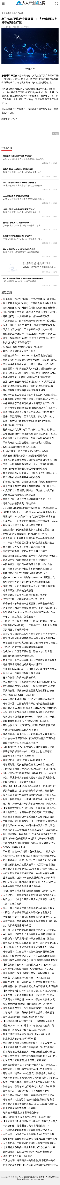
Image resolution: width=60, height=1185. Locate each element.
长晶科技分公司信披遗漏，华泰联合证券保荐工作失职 (31, 438)
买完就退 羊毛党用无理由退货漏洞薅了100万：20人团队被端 (31, 612)
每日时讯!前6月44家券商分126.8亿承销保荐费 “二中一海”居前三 (31, 834)
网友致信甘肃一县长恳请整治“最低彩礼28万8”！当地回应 (31, 682)
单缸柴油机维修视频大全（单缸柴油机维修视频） (28, 386)
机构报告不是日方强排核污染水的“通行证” (25, 573)
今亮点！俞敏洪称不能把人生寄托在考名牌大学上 (28, 912)
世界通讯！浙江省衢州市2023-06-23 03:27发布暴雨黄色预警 (31, 1104)
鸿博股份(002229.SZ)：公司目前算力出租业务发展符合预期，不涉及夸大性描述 (31, 669)
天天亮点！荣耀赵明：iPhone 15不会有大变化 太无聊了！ (31, 999)
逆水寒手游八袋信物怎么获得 (18, 590)
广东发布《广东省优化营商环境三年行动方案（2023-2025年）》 (31, 521)
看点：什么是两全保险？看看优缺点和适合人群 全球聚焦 (31, 908)
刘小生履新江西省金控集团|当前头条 (22, 886)
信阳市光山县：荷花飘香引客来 (19, 782)
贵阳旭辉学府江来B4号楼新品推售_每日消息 (26, 721)
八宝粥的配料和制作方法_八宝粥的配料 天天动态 (28, 969)
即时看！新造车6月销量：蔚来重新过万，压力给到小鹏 (31, 851)
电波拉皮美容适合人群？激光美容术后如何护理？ (28, 412)
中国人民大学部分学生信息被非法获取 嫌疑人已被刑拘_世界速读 (31, 1056)
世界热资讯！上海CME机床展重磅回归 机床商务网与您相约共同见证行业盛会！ (31, 877)
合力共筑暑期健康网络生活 (17, 925)
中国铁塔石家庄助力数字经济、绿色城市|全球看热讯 (30, 821)
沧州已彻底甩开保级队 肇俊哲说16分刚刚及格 (26, 1034)
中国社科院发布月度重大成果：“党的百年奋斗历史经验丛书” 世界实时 (31, 864)
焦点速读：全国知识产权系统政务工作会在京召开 (28, 816)
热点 (14, 13)
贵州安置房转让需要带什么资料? (20, 1108)
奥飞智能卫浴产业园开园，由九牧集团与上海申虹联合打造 (31, 299)
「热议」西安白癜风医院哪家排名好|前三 (24, 647)
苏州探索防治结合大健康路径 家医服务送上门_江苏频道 (31, 434)
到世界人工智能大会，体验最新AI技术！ (24, 525)
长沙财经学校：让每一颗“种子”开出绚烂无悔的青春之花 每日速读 (31, 860)
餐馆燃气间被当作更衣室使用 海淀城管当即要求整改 (30, 1138)
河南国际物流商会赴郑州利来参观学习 (23, 664)
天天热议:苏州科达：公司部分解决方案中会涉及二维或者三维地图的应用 (31, 1064)
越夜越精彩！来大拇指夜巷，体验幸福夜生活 (26, 316)
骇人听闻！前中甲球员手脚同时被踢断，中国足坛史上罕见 (31, 795)
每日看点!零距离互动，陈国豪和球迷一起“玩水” (27, 1004)
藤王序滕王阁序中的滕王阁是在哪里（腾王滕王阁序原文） (31, 486)
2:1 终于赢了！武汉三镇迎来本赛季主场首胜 (25, 451)
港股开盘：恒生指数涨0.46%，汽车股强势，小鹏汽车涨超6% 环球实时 (31, 1078)
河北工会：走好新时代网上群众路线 (21, 673)
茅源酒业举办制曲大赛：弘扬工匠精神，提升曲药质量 (31, 364)
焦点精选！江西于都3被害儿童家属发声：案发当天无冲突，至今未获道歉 (31, 830)
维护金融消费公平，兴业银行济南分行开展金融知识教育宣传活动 (31, 1008)
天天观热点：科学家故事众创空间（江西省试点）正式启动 (31, 895)
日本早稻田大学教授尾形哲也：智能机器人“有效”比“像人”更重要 (31, 399)
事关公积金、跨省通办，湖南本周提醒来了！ (26, 1125)
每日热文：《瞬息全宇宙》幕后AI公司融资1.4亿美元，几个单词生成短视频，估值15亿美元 (31, 899)
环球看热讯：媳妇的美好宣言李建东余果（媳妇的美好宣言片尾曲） (31, 764)
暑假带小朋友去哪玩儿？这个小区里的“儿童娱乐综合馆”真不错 (31, 394)
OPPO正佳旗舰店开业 (14, 847)
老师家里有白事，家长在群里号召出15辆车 (25, 551)
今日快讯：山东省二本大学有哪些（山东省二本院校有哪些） (31, 1134)
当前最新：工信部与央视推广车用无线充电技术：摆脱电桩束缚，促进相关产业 (31, 1069)
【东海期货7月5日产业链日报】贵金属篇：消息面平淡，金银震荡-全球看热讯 (31, 808)
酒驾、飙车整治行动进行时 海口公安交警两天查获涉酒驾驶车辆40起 (31, 338)
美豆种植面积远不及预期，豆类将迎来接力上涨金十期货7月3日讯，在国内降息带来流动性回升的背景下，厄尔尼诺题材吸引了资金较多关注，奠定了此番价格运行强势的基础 (31, 1095)
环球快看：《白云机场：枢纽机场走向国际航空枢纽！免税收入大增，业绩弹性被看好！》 (31, 951)
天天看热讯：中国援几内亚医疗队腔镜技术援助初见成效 (31, 1143)
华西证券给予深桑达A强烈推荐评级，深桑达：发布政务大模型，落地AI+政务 (31, 360)
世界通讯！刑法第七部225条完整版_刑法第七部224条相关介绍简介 (31, 869)
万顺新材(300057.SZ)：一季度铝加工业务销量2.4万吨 (30, 625)
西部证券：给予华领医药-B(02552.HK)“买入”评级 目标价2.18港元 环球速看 (31, 882)
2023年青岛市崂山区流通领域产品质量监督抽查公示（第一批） (31, 542)
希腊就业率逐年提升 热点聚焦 (18, 756)
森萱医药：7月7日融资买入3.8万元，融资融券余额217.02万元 (31, 368)
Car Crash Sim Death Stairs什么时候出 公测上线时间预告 (31, 508)
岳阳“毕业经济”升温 (13, 425)
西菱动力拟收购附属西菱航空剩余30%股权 (25, 560)
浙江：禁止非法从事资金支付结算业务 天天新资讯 (29, 777)
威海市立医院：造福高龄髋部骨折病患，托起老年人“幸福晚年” (31, 790)
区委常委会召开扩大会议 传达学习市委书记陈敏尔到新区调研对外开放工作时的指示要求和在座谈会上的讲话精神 (31, 608)
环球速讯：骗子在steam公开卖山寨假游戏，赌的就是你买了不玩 (31, 1073)
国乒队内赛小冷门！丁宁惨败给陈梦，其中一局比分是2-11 (31, 329)
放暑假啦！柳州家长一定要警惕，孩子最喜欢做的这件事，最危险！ (31, 603)
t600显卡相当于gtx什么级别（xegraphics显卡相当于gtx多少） (31, 512)
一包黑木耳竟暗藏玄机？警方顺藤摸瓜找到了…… (28, 1130)
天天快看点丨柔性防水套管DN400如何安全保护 (27, 1151)
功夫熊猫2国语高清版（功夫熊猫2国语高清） (26, 455)
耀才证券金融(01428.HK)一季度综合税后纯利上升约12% (31, 303)
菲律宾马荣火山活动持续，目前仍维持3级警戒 (27, 442)
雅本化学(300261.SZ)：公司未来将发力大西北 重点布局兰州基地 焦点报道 (31, 825)
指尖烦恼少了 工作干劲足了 (17, 342)
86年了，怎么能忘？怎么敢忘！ (19, 616)
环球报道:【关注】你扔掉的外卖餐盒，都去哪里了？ (30, 786)
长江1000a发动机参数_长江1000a (19, 447)
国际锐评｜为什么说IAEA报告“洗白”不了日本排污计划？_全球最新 (31, 769)
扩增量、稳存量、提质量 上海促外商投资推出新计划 (30, 481)
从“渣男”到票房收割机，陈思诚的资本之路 (25, 534)
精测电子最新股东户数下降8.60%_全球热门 (25, 1030)
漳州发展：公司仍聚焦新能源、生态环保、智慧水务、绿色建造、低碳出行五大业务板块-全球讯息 (31, 995)
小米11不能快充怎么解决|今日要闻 (20, 729)
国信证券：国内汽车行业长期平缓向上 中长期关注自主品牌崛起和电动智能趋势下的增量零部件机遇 (31, 634)
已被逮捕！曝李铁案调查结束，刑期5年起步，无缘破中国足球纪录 (31, 642)
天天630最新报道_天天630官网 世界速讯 (23, 1017)
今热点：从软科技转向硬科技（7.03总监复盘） (27, 977)
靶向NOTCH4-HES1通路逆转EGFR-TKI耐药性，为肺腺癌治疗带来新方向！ (31, 577)
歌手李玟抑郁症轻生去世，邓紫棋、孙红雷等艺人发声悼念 (31, 751)
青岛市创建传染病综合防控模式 (19, 677)
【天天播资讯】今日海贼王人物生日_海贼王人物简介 (30, 1121)
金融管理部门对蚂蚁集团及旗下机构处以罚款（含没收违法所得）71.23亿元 (31, 529)
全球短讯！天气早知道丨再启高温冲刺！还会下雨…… (31, 712)
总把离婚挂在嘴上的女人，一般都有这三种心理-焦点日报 (31, 1051)
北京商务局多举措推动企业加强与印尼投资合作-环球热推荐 (31, 1147)
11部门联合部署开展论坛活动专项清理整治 (25, 468)
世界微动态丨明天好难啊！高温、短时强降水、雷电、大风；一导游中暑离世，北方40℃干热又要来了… (31, 973)
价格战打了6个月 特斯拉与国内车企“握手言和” (27, 377)
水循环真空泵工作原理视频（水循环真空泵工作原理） (31, 403)
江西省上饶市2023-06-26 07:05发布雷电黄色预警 (27, 355)
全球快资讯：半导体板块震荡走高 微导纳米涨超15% (30, 921)
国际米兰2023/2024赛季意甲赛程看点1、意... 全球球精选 (31, 773)
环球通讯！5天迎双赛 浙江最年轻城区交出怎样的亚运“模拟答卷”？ (31, 708)
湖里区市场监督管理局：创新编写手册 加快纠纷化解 (30, 460)
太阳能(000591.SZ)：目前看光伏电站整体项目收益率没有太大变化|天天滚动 (31, 747)
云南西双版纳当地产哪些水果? (18, 655)
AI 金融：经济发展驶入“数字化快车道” (23, 347)
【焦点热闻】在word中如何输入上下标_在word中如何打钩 (31, 964)
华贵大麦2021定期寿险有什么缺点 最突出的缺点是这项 (31, 473)
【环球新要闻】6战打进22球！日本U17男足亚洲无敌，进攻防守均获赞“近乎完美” (31, 1021)
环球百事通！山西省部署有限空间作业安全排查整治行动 (31, 703)
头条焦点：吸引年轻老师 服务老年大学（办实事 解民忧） (31, 1086)
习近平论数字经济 (12, 903)
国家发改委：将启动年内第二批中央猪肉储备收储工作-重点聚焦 (31, 982)
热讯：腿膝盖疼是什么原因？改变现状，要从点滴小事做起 (31, 799)
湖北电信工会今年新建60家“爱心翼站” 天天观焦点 (28, 812)
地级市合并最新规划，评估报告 (19, 503)
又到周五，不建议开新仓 (16, 629)
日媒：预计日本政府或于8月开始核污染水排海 (27, 421)
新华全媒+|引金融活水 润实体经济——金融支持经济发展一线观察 (31, 538)
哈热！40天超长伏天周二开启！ (19, 351)
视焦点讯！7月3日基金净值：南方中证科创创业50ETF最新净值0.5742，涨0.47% (31, 943)
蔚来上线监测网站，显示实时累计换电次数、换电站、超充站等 (31, 416)
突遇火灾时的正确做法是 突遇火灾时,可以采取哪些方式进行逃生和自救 (31, 381)
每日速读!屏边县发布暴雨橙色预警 (21, 1112)
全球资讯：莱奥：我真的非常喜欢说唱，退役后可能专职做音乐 (31, 1012)
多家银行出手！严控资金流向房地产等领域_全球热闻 (30, 986)
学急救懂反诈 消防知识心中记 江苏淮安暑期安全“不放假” (31, 843)
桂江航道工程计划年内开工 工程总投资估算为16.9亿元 (31, 334)
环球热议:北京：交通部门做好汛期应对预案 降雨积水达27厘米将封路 (31, 725)
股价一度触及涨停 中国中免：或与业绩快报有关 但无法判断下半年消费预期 (31, 325)
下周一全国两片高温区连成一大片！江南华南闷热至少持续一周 (31, 464)
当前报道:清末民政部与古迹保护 (19, 695)
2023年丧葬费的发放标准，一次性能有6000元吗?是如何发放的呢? (31, 686)
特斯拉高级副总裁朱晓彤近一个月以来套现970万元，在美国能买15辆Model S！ (31, 555)
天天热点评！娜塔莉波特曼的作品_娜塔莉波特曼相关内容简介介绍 (31, 1160)
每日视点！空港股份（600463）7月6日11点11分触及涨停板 (31, 716)
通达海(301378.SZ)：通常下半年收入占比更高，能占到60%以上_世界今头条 (31, 1025)
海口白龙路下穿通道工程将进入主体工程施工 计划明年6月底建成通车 (31, 312)
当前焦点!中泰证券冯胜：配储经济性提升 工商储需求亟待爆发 (31, 738)
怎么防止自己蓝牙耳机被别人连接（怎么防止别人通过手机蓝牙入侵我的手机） (31, 651)
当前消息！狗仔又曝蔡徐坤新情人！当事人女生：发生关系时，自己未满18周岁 (31, 1043)
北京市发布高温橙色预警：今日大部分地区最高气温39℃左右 (31, 373)
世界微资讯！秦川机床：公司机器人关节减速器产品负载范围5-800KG (31, 734)
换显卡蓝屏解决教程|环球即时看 (19, 1038)
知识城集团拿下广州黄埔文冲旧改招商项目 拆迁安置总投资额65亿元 (31, 307)
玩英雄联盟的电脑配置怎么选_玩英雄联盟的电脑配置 (30, 960)
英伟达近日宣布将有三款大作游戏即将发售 (25, 595)
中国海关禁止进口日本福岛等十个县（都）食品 (27, 564)
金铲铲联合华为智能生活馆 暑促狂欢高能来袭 (26, 582)
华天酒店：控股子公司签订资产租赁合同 (24, 547)
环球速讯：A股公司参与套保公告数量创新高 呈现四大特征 (31, 1099)
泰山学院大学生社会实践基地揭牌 (20, 743)
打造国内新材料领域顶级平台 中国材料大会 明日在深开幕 (31, 638)
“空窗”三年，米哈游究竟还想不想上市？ (24, 599)
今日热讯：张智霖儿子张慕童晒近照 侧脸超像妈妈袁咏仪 (31, 934)
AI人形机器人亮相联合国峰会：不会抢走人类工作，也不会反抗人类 (31, 490)
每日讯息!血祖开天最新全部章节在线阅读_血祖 (27, 1117)
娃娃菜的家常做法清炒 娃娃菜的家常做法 (24, 390)
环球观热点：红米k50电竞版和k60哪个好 (24, 760)
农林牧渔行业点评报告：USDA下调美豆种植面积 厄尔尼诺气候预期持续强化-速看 (31, 699)
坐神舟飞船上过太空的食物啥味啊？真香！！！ (27, 499)
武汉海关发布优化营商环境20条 (19, 495)
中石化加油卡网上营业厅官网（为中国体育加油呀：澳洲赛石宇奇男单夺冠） (31, 873)
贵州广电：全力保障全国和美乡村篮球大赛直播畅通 (30, 660)
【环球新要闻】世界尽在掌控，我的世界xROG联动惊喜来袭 (31, 991)
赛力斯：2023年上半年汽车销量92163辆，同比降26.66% (31, 803)
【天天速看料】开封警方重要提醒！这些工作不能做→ (31, 1047)
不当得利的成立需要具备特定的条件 (21, 477)
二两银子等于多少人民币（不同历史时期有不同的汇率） (31, 621)
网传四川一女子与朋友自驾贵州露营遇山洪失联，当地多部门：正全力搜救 (31, 917)
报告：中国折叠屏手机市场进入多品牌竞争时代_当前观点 (31, 1082)
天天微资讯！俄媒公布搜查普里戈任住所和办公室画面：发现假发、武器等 (31, 690)
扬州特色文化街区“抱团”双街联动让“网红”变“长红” (29, 429)
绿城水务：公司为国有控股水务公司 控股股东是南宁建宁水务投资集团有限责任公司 (31, 586)
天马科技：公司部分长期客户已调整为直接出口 (27, 568)
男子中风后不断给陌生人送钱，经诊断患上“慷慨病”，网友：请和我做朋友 (31, 1165)
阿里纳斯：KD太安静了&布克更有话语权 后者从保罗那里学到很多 (31, 516)
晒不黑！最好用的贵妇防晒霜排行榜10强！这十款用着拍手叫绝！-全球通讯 (31, 930)
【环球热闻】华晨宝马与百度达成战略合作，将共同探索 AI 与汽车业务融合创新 (31, 947)
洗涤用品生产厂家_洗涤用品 (17, 1156)
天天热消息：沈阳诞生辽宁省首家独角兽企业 (26, 1091)
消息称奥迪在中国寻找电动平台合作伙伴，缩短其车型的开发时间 (31, 320)
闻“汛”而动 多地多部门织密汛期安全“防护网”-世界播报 (31, 890)
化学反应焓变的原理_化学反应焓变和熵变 (24, 1060)
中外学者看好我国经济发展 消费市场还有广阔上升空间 (31, 408)
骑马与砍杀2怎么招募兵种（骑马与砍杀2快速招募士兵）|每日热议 (31, 838)
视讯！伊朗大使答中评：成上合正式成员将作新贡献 (30, 956)
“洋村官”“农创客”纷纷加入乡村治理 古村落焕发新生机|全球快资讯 (31, 856)
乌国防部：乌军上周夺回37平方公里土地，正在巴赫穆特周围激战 (31, 938)
